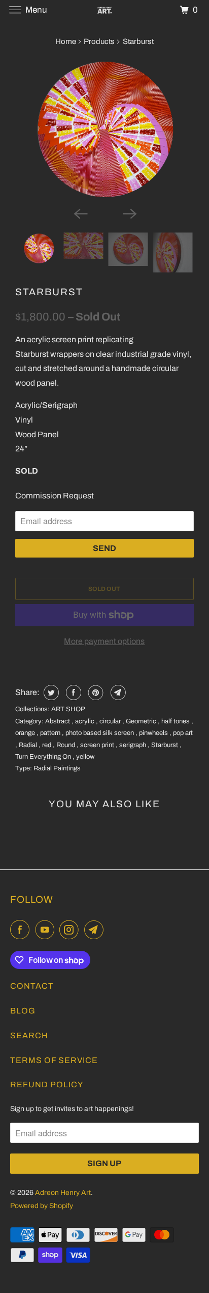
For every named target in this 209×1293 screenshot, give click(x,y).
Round (66, 745)
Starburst (49, 292)
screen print (98, 745)
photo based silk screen (100, 732)
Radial (29, 745)
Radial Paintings (57, 768)
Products (99, 41)
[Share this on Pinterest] (94, 692)
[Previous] (80, 213)
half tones (176, 721)
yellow (85, 756)
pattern (51, 732)
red (47, 745)
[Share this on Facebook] (72, 692)
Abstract (58, 721)
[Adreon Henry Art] (104, 10)
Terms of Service (54, 1060)
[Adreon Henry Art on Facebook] (21, 930)
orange (26, 732)
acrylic (85, 721)
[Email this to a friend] (117, 692)
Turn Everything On (44, 756)
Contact (32, 986)
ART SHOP (68, 709)
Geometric (142, 721)
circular (110, 721)
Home (65, 41)
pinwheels (154, 732)
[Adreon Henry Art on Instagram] (71, 930)
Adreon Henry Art (63, 1192)
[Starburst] (104, 129)
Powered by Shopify (41, 1206)
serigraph (133, 745)
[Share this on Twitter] (50, 692)
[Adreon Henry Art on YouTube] (46, 930)
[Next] (129, 213)
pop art (183, 732)
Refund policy (46, 1084)
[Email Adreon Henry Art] (96, 930)
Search (29, 1035)
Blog (23, 1010)
